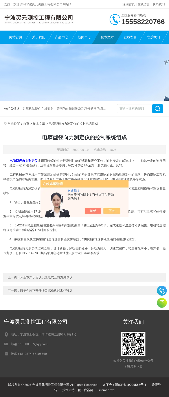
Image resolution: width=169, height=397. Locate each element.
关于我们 (38, 37)
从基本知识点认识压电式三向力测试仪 (46, 277)
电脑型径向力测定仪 (24, 160)
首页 (26, 123)
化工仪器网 (85, 390)
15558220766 (162, 291)
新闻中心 (84, 37)
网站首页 (15, 37)
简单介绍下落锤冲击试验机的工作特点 (46, 290)
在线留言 (144, 4)
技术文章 (107, 37)
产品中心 (61, 37)
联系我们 (158, 4)
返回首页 (129, 4)
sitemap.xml (106, 390)
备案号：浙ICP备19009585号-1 (124, 384)
